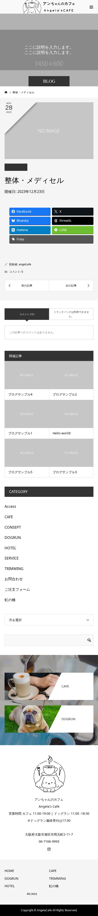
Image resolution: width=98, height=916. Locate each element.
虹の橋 (10, 599)
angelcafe (25, 264)
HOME (9, 871)
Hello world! (62, 433)
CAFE (9, 516)
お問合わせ (14, 578)
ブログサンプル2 (65, 394)
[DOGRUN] (49, 705)
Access (10, 506)
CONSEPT (13, 527)
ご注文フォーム (17, 589)
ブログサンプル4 (20, 394)
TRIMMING (14, 568)
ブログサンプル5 (20, 472)
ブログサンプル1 (20, 433)
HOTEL (10, 547)
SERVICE (12, 558)
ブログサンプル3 (65, 472)
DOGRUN (13, 537)
